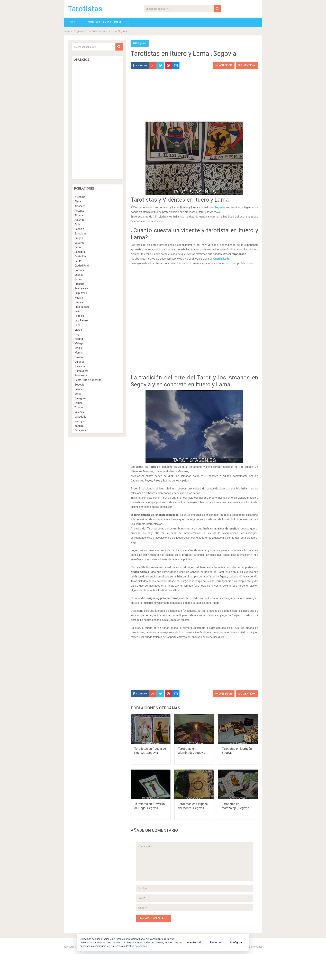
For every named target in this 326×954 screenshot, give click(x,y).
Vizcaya (79, 421)
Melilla (79, 348)
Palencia (80, 366)
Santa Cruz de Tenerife (88, 380)
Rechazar (215, 942)
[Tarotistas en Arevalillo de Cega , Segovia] (151, 784)
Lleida (78, 329)
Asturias (79, 219)
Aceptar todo (194, 942)
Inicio (73, 22)
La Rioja (79, 316)
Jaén (77, 311)
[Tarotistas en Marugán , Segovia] (238, 729)
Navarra (79, 357)
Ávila (77, 224)
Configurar (236, 942)
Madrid (79, 338)
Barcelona (80, 233)
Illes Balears (82, 306)
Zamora (79, 425)
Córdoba (80, 270)
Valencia (80, 412)
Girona (78, 279)
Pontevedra (81, 370)
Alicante (79, 210)
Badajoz (79, 229)
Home (67, 31)
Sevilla (79, 389)
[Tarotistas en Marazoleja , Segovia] (238, 784)
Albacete (80, 206)
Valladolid (80, 416)
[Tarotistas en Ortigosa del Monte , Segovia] (194, 784)
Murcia (79, 352)
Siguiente (245, 65)
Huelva (79, 297)
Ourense (80, 361)
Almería (79, 215)
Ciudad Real (82, 265)
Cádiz (78, 247)
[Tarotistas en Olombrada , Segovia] (194, 729)
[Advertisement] (194, 98)
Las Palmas (82, 320)
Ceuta (78, 261)
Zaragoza (80, 430)
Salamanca (81, 375)
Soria (78, 393)
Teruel (78, 403)
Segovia (78, 31)
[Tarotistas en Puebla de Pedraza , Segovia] (151, 729)
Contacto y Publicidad (105, 22)
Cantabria (80, 251)
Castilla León (221, 258)
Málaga (79, 343)
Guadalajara (81, 288)
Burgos (79, 238)
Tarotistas (85, 9)
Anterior (225, 65)
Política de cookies (136, 946)
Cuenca (79, 274)
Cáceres (79, 242)
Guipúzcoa (81, 293)
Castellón (80, 256)
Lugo (77, 334)
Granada (79, 284)
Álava (78, 201)
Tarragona (80, 398)
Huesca (79, 302)
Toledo (79, 407)
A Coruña (80, 197)
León (77, 325)
